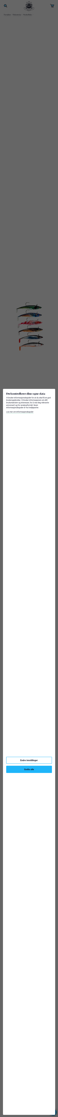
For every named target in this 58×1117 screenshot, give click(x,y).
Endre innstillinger (29, 760)
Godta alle (29, 769)
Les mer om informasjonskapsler (19, 412)
